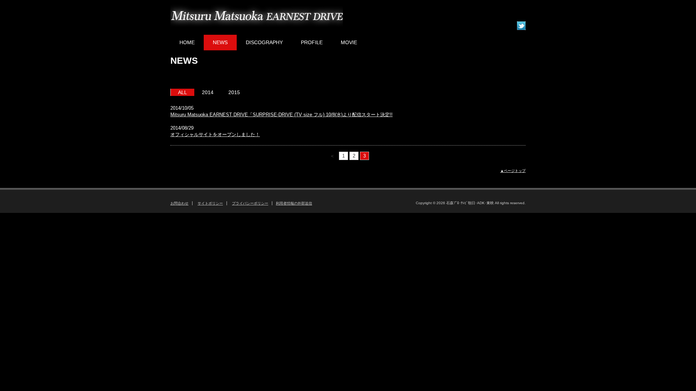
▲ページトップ (513, 171)
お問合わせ (179, 203)
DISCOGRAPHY (264, 42)
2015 (234, 92)
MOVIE (349, 42)
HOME (187, 42)
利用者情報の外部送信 (294, 203)
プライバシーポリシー (250, 203)
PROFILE (312, 42)
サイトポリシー (210, 203)
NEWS (220, 42)
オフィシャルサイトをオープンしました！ (215, 134)
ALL (182, 92)
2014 (208, 92)
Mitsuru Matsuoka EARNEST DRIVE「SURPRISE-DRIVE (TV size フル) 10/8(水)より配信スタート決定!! (281, 114)
